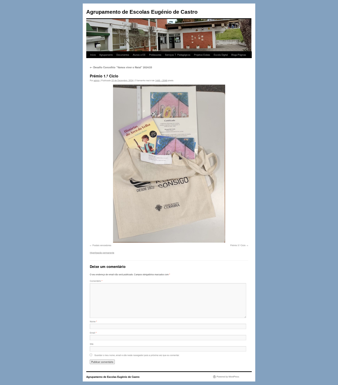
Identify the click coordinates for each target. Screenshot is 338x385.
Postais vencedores (101, 245)
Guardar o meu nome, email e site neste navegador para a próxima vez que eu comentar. (136, 355)
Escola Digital (221, 54)
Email (93, 332)
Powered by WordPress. (228, 377)
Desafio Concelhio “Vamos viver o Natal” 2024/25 (121, 67)
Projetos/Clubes (202, 54)
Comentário (96, 280)
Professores (155, 54)
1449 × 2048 (161, 80)
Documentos (122, 54)
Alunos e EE (139, 54)
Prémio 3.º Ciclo (238, 245)
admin (97, 80)
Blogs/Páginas (238, 54)
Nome (93, 321)
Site (91, 343)
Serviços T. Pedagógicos (177, 54)
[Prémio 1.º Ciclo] (169, 164)
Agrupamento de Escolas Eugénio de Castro (142, 12)
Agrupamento (106, 54)
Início (93, 54)
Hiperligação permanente (102, 252)
